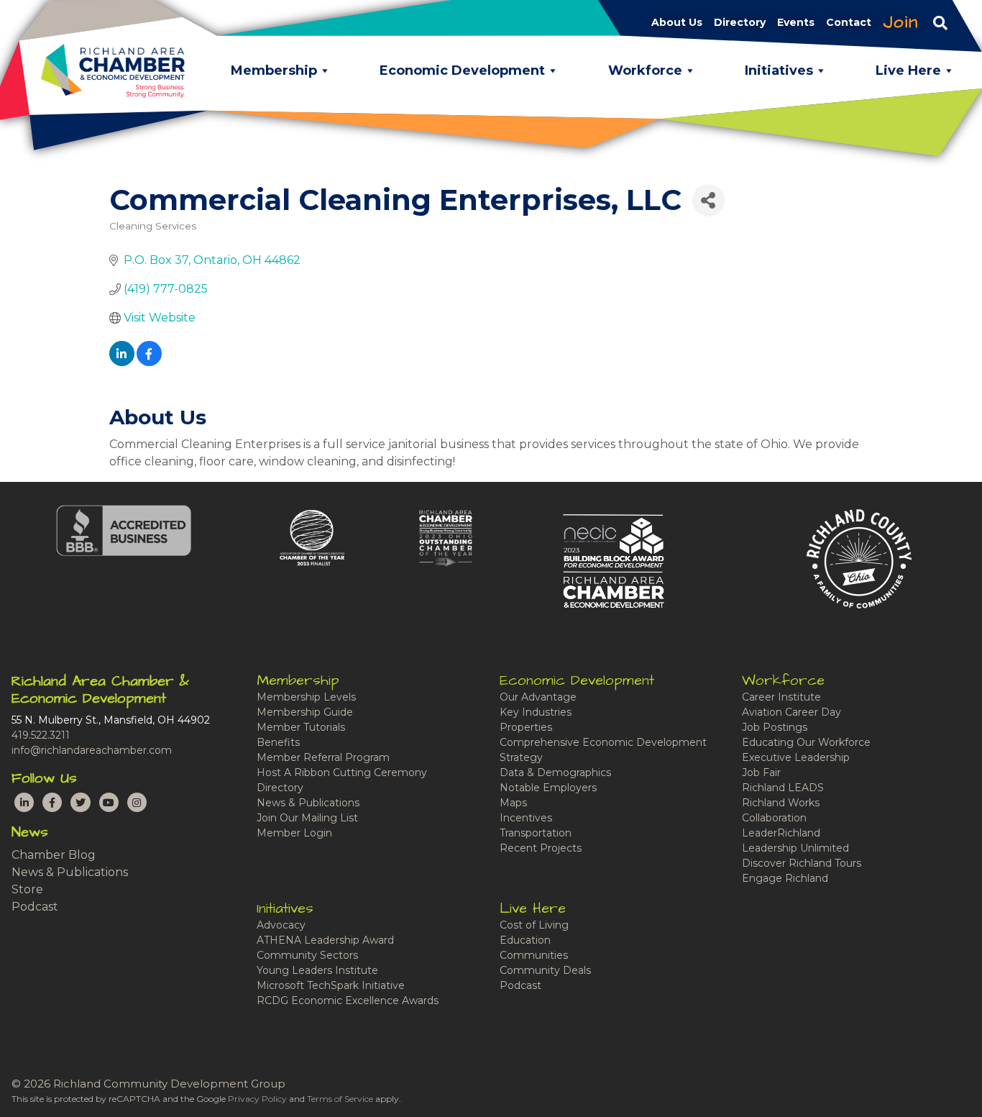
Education (525, 940)
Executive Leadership (796, 757)
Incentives (526, 817)
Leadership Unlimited (795, 848)
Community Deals (545, 970)
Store (27, 889)
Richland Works (781, 802)
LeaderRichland (781, 832)
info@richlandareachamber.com (92, 750)
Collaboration (774, 817)
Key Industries (536, 712)
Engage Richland (785, 878)
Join (901, 22)
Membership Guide (305, 712)
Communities (534, 955)
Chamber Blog (54, 855)
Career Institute (781, 696)
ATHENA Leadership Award (325, 940)
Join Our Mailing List (307, 817)
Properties (526, 727)
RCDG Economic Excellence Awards (348, 1000)
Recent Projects (541, 848)
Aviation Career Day (791, 712)
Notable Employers (548, 787)
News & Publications (70, 872)
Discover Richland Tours (801, 863)
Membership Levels (306, 696)
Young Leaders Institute (317, 970)
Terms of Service (340, 1098)
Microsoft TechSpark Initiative (331, 985)
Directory (280, 787)
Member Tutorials (301, 727)
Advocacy (281, 924)
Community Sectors (307, 955)
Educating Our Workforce (806, 742)
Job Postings (774, 727)
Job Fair (761, 772)
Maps (513, 802)
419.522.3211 (41, 735)
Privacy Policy (257, 1098)
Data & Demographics (555, 772)
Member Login (294, 832)
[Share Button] (708, 200)
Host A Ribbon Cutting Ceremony (342, 772)
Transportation (536, 832)
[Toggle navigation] (940, 22)
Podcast (35, 906)
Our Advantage (538, 696)
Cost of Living (534, 924)
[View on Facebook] (149, 362)
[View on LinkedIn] (121, 362)
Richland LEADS (783, 787)
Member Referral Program (323, 757)
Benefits (278, 742)
